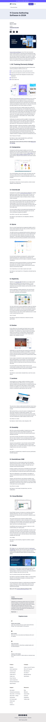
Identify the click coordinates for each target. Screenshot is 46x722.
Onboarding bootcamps (15, 692)
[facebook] (24, 715)
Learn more (27, 1)
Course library (12, 672)
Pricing (11, 702)
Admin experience (13, 669)
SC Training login (13, 699)
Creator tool (12, 676)
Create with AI (12, 674)
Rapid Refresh (13, 683)
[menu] (35, 4)
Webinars (26, 692)
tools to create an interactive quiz (23, 154)
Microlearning (27, 670)
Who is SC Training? (28, 669)
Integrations (26, 697)
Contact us (12, 704)
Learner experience (14, 679)
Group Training (13, 678)
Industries (26, 695)
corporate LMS (18, 281)
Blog (25, 690)
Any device (26, 672)
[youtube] (21, 715)
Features (11, 667)
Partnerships (12, 697)
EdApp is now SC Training (29, 667)
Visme (13, 548)
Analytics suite (13, 670)
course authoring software (25, 192)
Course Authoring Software (15, 52)
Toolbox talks (26, 699)
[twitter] (22, 715)
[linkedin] (19, 715)
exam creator (30, 152)
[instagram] (26, 715)
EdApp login (12, 701)
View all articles (14, 7)
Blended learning (27, 674)
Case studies (26, 693)
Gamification (26, 676)
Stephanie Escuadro (14, 27)
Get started (12, 690)
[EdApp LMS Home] (13, 4)
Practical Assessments (14, 681)
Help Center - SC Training (15, 693)
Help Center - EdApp (14, 695)
